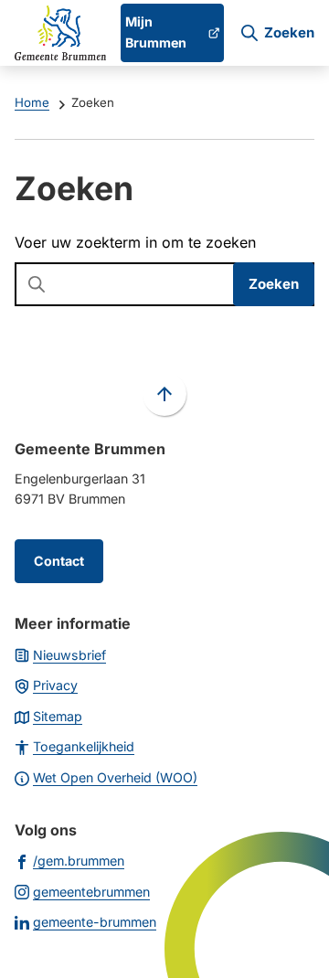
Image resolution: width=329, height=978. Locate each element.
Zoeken (274, 283)
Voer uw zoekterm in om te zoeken (135, 242)
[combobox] (164, 284)
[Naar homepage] (60, 33)
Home (32, 102)
